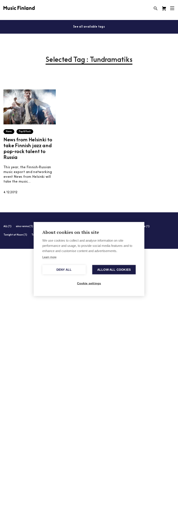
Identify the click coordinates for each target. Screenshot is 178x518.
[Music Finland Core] (164, 8)
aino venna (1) (24, 226)
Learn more (49, 257)
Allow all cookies (114, 269)
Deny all (64, 269)
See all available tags (89, 26)
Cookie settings (89, 283)
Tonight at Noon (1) (15, 235)
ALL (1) (7, 226)
